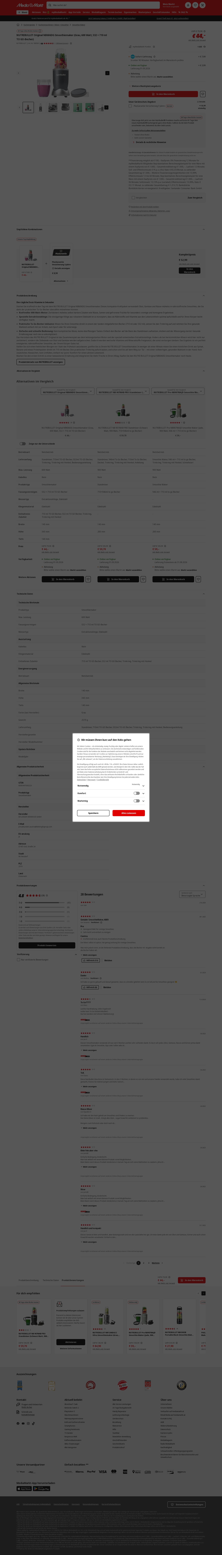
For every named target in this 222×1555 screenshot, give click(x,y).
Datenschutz (81, 780)
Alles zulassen (129, 813)
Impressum (91, 780)
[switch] (137, 793)
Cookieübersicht (103, 780)
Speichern (93, 813)
